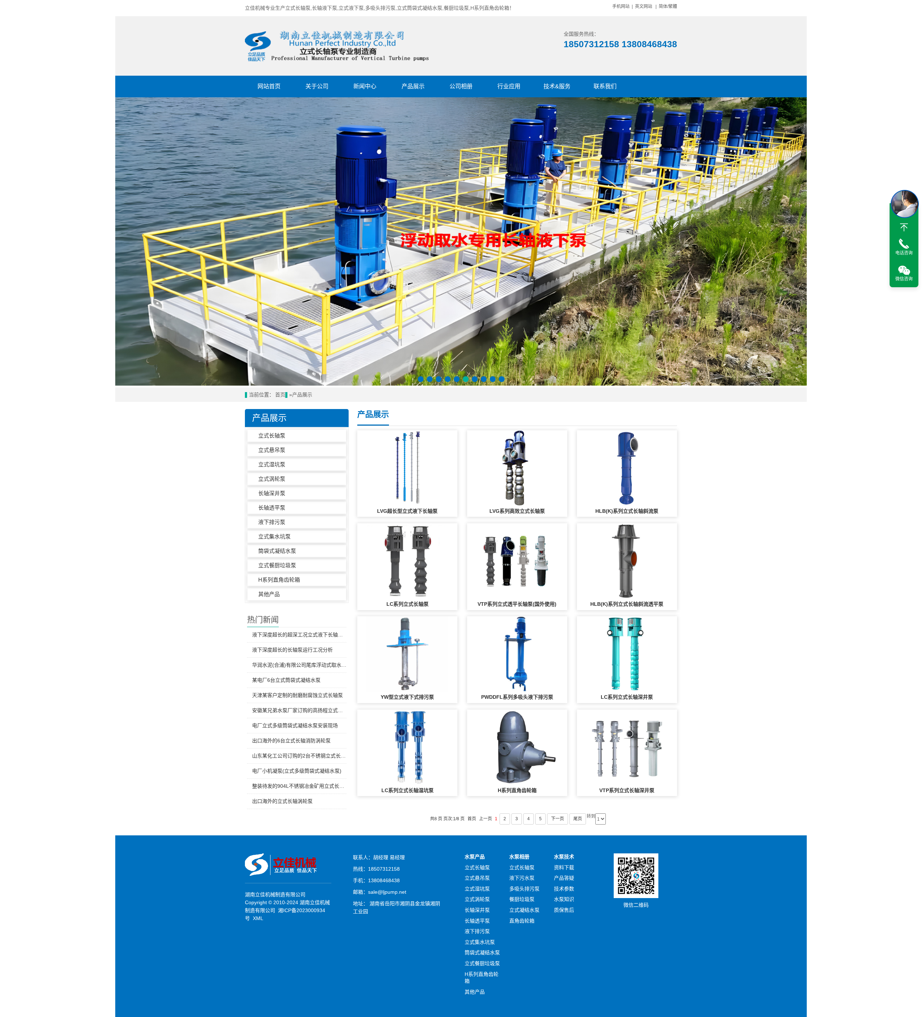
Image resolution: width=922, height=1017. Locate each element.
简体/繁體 (668, 6)
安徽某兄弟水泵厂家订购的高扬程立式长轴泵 (299, 710)
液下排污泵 (271, 522)
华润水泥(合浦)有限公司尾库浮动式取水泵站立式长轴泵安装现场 (299, 665)
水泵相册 (519, 857)
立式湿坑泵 (271, 464)
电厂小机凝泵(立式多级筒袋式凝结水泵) (296, 771)
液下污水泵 (521, 878)
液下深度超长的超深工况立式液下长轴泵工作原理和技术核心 (299, 635)
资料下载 (564, 867)
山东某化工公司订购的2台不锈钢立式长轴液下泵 (299, 756)
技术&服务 (556, 86)
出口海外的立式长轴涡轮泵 (282, 801)
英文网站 (643, 6)
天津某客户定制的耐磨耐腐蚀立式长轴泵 (297, 695)
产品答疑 (564, 878)
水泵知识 (564, 899)
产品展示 (413, 86)
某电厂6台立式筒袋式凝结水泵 (286, 680)
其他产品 (269, 594)
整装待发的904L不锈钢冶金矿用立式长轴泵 (299, 786)
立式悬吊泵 (271, 450)
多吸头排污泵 (524, 889)
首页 (280, 395)
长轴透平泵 (271, 508)
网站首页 (269, 86)
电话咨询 (904, 253)
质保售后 (564, 910)
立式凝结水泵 (524, 910)
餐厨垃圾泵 (521, 899)
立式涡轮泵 (271, 479)
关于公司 (316, 86)
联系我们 (605, 86)
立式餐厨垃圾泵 (277, 565)
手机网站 (621, 6)
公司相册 (461, 86)
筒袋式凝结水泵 (277, 551)
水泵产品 (475, 857)
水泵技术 (564, 857)
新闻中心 (364, 86)
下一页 (557, 818)
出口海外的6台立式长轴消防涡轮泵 (291, 740)
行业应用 (508, 86)
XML (258, 918)
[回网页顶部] (904, 227)
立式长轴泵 (271, 435)
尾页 (577, 818)
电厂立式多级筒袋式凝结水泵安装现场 (295, 725)
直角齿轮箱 (521, 921)
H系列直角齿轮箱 (279, 580)
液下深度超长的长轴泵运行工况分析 (292, 650)
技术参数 (564, 889)
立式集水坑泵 (274, 536)
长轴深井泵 (271, 493)
